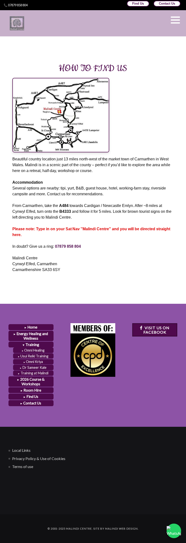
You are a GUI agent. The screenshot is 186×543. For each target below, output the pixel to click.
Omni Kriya (34, 362)
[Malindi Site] (17, 23)
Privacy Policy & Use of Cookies (38, 458)
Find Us (138, 3)
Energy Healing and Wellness (32, 335)
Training (32, 344)
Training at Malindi (34, 373)
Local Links (21, 450)
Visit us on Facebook (156, 329)
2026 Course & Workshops (32, 381)
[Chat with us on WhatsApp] (174, 531)
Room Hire (32, 390)
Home (32, 327)
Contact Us (167, 3)
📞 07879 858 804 (16, 5)
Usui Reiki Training (34, 356)
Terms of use (22, 466)
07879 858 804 (68, 246)
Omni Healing (34, 350)
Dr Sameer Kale (34, 367)
